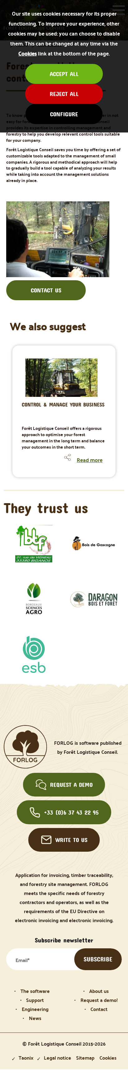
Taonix (26, 1057)
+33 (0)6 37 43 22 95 (71, 812)
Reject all (64, 93)
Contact (98, 1008)
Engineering (35, 1008)
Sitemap (85, 1057)
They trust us (46, 507)
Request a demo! (99, 999)
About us (99, 990)
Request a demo (71, 784)
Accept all (64, 73)
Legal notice (57, 1057)
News (35, 1018)
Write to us (71, 839)
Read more (90, 460)
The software (35, 990)
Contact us (46, 290)
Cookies (27, 53)
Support (35, 999)
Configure (64, 114)
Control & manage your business (63, 405)
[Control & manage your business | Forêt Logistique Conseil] (44, 369)
